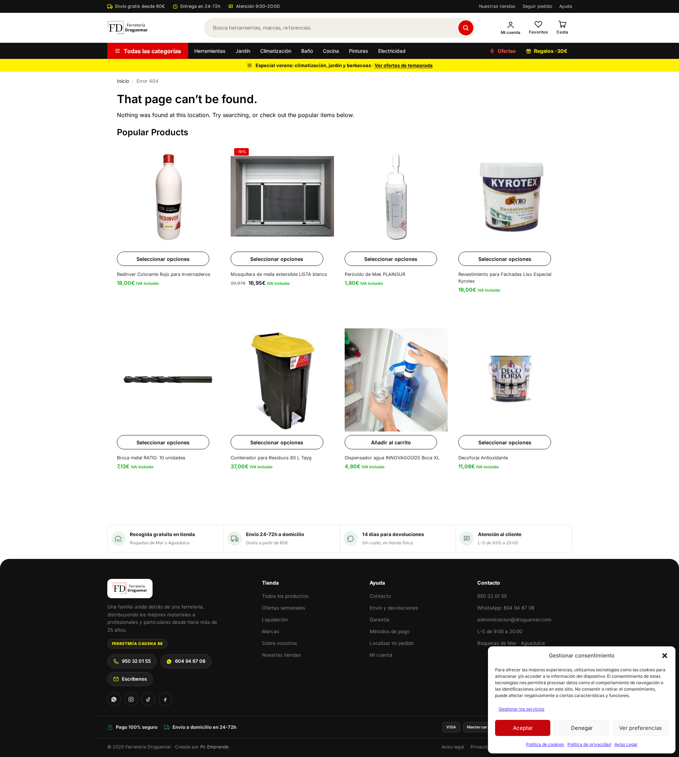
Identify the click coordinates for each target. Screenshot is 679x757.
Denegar (582, 728)
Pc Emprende (214, 747)
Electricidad (392, 51)
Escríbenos (134, 679)
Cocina (331, 51)
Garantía (379, 619)
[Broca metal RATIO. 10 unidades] (168, 380)
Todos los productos (285, 596)
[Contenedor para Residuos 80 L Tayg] (282, 380)
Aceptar (523, 728)
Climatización (275, 51)
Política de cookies (545, 744)
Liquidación (275, 619)
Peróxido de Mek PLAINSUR (375, 274)
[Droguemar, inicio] (128, 28)
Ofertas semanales (283, 608)
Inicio (123, 81)
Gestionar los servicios (521, 709)
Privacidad (481, 747)
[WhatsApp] (114, 699)
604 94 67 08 (190, 661)
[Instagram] (131, 699)
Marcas (270, 631)
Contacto (380, 596)
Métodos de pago (390, 631)
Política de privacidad (589, 744)
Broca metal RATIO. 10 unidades (151, 457)
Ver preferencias (640, 728)
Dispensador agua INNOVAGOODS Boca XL (392, 457)
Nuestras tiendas (497, 6)
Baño (307, 51)
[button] (664, 655)
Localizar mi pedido (392, 643)
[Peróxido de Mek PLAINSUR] (396, 196)
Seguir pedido (537, 6)
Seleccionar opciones (163, 259)
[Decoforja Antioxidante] (510, 380)
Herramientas (210, 51)
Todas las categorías (152, 51)
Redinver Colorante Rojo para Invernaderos (163, 274)
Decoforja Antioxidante (483, 457)
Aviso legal (453, 747)
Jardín (243, 51)
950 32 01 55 (136, 661)
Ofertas (507, 51)
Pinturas (358, 51)
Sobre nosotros (279, 643)
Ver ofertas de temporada (404, 65)
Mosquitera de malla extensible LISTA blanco (279, 274)
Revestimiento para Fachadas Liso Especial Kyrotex (504, 278)
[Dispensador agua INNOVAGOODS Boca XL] (396, 380)
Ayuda (565, 6)
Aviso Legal (625, 744)
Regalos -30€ (550, 51)
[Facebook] (165, 699)
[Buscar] (465, 27)
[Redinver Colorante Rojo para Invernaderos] (168, 196)
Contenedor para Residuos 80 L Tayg (271, 457)
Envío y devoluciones (394, 608)
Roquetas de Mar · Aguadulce (511, 643)
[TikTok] (148, 699)
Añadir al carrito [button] (391, 442)
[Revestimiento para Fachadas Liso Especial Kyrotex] (510, 196)
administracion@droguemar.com (514, 619)
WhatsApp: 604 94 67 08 (505, 608)
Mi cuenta (381, 655)
